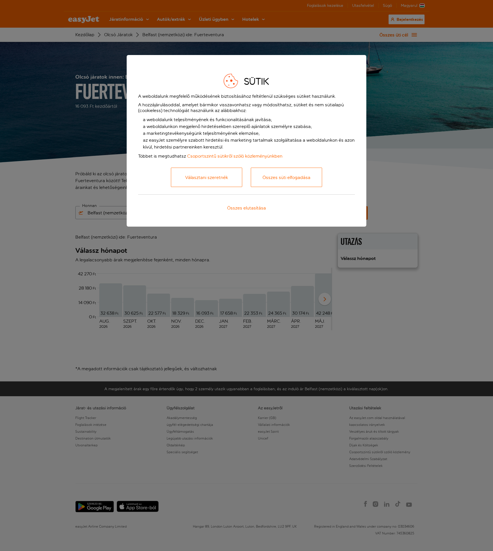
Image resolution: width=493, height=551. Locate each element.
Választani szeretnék (206, 177)
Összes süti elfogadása (286, 177)
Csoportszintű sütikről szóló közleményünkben (234, 156)
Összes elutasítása (246, 208)
